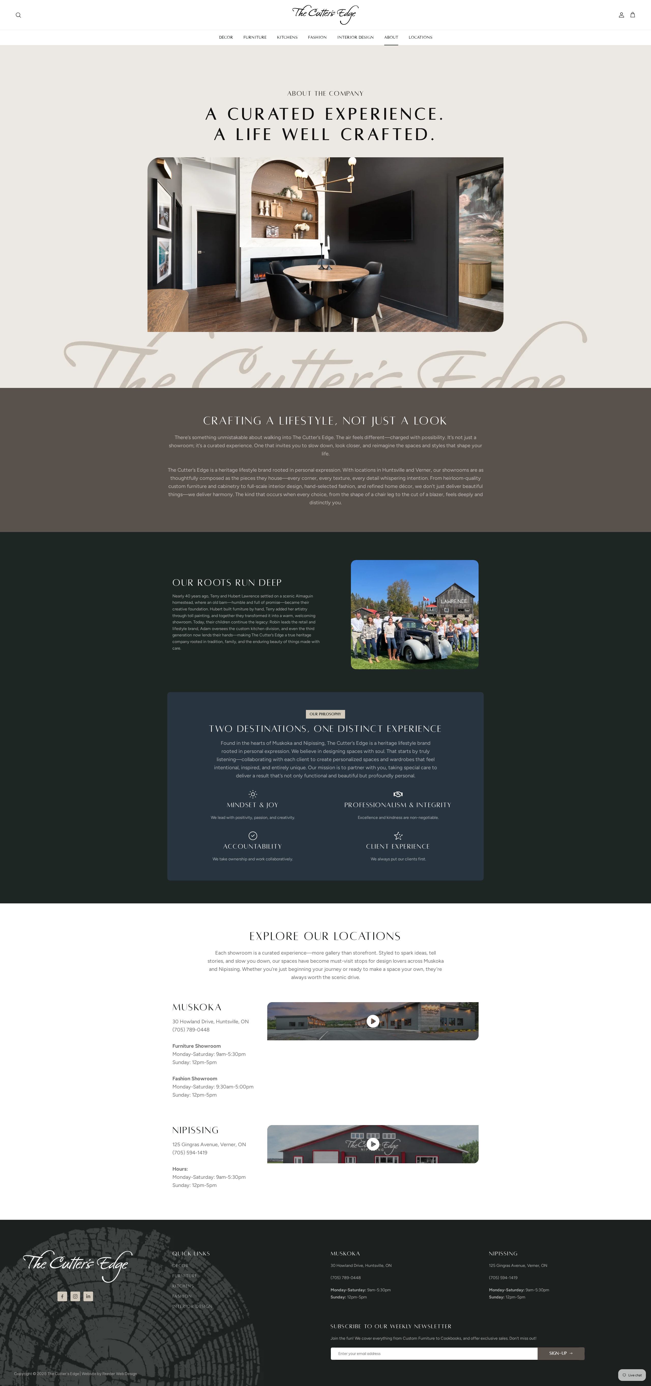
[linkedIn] (88, 1296)
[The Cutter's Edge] (325, 15)
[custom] (62, 1296)
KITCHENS (287, 37)
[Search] (18, 15)
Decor (180, 1266)
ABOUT (391, 37)
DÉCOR (226, 37)
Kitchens (183, 1286)
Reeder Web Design (119, 1373)
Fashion (182, 1296)
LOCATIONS (420, 37)
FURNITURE (255, 37)
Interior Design (192, 1306)
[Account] (620, 15)
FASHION (317, 37)
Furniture (185, 1276)
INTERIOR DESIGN (355, 37)
